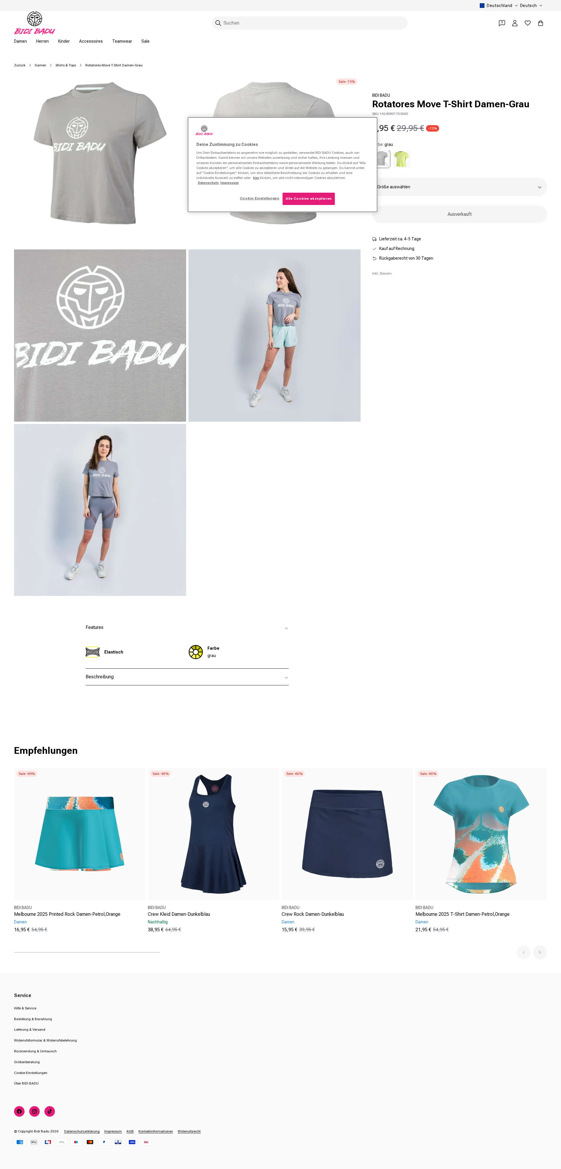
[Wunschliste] (527, 23)
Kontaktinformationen (155, 1131)
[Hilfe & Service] (502, 23)
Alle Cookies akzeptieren (309, 198)
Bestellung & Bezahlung (33, 1019)
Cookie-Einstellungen (30, 1073)
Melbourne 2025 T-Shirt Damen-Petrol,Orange (462, 914)
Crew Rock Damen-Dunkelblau (313, 914)
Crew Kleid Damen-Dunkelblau (179, 914)
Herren (42, 41)
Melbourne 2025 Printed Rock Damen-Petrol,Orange (67, 914)
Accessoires (91, 41)
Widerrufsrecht (189, 1131)
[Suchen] (218, 23)
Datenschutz (208, 183)
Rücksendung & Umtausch (35, 1051)
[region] (283, 164)
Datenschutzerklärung (82, 1131)
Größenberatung (27, 1062)
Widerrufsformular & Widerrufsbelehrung (45, 1040)
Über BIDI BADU (26, 1083)
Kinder (64, 41)
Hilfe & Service (25, 1008)
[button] (524, 952)
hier (256, 178)
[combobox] (310, 23)
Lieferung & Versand (29, 1029)
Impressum (113, 1131)
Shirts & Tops (66, 65)
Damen (20, 41)
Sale (145, 41)
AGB (130, 1131)
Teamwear (122, 41)
